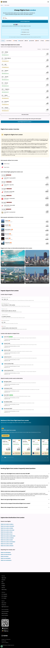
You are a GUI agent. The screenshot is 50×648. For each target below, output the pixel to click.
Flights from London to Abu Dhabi (7, 530)
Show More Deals (25, 114)
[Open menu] (48, 2)
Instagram (5, 596)
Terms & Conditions (5, 642)
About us (3, 587)
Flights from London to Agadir (7, 539)
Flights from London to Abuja (6, 532)
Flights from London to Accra (6, 534)
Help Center (4, 602)
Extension (3, 579)
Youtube (4, 598)
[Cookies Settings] (1, 646)
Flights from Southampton (6, 560)
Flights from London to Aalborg (7, 524)
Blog (2, 581)
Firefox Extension (5, 615)
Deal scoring (4, 589)
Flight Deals (4, 577)
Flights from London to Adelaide (7, 537)
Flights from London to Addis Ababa (8, 535)
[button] (39, 49)
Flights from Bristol (4, 556)
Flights (2, 5)
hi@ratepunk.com (5, 606)
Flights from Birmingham (6, 552)
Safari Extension (5, 613)
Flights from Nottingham (6, 558)
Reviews (3, 583)
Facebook (5, 594)
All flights (3, 585)
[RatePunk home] (4, 2)
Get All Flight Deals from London (24, 121)
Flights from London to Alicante (7, 545)
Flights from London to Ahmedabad (8, 541)
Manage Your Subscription (6, 639)
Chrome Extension (5, 611)
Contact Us (4, 604)
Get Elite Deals (5, 435)
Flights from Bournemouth (6, 554)
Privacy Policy (4, 640)
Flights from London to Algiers (7, 543)
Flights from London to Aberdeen (7, 526)
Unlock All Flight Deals (25, 21)
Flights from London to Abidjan (7, 528)
